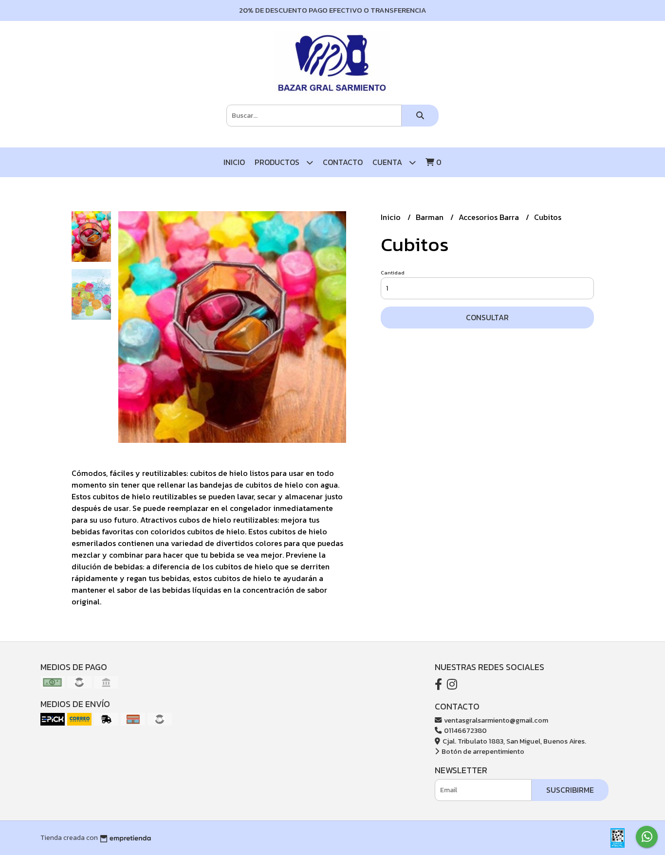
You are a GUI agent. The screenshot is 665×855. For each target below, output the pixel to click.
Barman (430, 217)
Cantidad (393, 272)
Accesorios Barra (490, 217)
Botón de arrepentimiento (482, 751)
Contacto (343, 162)
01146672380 (465, 730)
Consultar (487, 317)
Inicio (234, 162)
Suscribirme (570, 790)
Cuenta (388, 162)
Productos (278, 162)
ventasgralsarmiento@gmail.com (495, 720)
